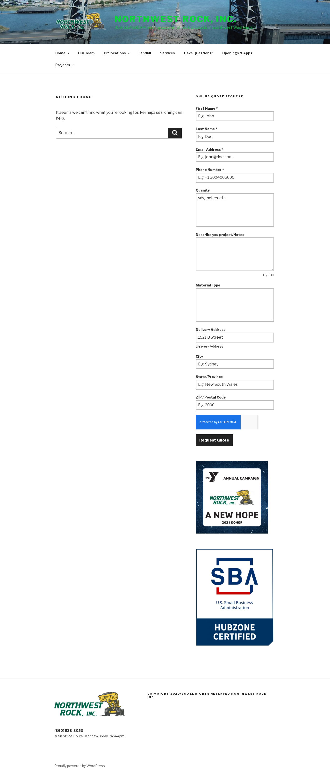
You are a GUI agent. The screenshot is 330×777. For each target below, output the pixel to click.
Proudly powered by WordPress (79, 766)
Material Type (208, 285)
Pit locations (115, 53)
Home (60, 53)
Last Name (206, 129)
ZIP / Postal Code (211, 397)
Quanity (203, 190)
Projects (62, 65)
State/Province (209, 377)
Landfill (144, 53)
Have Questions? (198, 53)
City (199, 356)
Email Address (209, 149)
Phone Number (210, 170)
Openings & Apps (237, 53)
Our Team (86, 53)
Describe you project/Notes (220, 235)
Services (167, 53)
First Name (207, 108)
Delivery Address (210, 330)
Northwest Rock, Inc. (176, 19)
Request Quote (214, 440)
